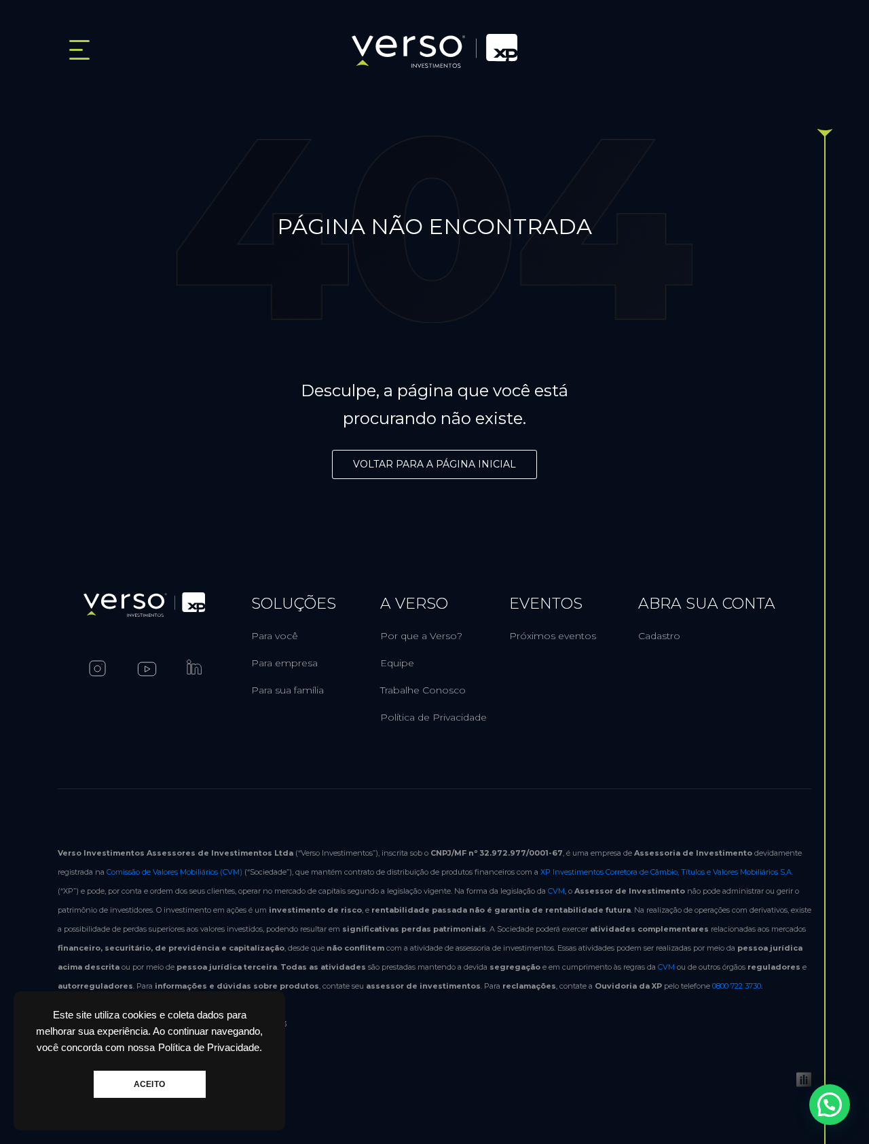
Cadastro (659, 636)
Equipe (397, 663)
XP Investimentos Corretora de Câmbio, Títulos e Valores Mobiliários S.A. (666, 872)
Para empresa (284, 663)
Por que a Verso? (421, 636)
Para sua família (287, 690)
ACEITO (149, 1084)
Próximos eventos (552, 636)
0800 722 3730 (736, 986)
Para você (274, 636)
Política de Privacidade (433, 717)
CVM (556, 891)
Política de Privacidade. (210, 1047)
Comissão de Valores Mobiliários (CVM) (174, 872)
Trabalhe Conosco (423, 690)
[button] (829, 1104)
